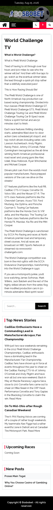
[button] (36, 25)
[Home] (4, 25)
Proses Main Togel (15, 476)
